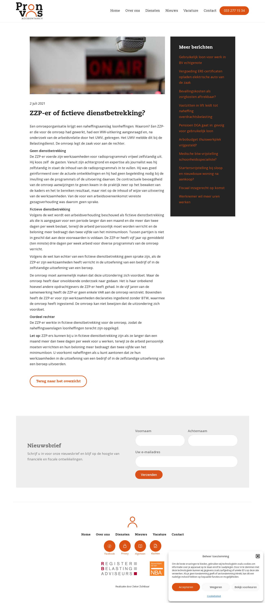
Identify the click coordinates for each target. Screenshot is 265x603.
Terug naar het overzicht (58, 381)
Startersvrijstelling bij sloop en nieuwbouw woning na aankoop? (201, 173)
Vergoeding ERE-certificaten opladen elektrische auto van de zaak (201, 77)
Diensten (152, 10)
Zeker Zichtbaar (140, 586)
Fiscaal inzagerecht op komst (202, 188)
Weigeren (216, 587)
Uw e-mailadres (147, 452)
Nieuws (171, 10)
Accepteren (186, 587)
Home (115, 10)
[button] (258, 556)
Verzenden (149, 474)
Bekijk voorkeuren (246, 587)
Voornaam (143, 431)
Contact (210, 10)
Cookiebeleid (214, 596)
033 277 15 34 (234, 10)
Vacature (190, 10)
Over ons (132, 10)
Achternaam (197, 431)
